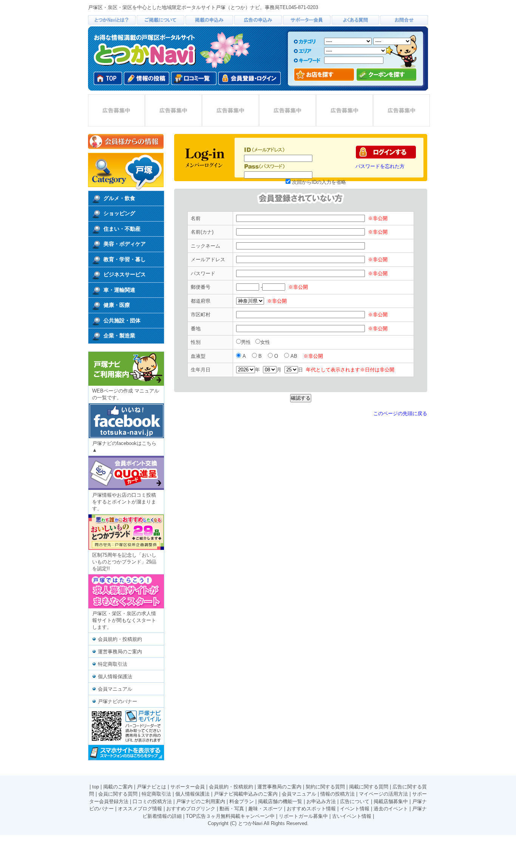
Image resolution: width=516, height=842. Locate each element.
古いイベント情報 (351, 816)
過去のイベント (391, 808)
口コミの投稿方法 (152, 801)
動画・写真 (231, 808)
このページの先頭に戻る (400, 413)
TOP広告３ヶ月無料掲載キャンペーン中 (230, 816)
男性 (246, 342)
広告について (354, 801)
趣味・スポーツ (265, 808)
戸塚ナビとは (151, 787)
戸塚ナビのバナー (117, 701)
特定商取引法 (112, 664)
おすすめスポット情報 (311, 808)
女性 (266, 342)
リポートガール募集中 (303, 816)
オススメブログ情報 (140, 808)
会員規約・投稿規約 (120, 639)
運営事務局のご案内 (120, 651)
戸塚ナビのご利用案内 (200, 801)
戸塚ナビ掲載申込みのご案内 (246, 794)
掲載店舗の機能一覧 (280, 801)
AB (294, 356)
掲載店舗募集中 (391, 801)
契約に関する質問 (325, 787)
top (95, 787)
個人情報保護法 (115, 676)
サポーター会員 (187, 787)
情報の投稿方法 (337, 794)
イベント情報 (354, 808)
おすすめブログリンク (190, 808)
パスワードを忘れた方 (380, 166)
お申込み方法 (321, 801)
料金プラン (241, 801)
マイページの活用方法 (383, 794)
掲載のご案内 (118, 787)
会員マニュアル (115, 689)
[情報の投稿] (146, 78)
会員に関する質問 (117, 794)
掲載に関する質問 (368, 787)
